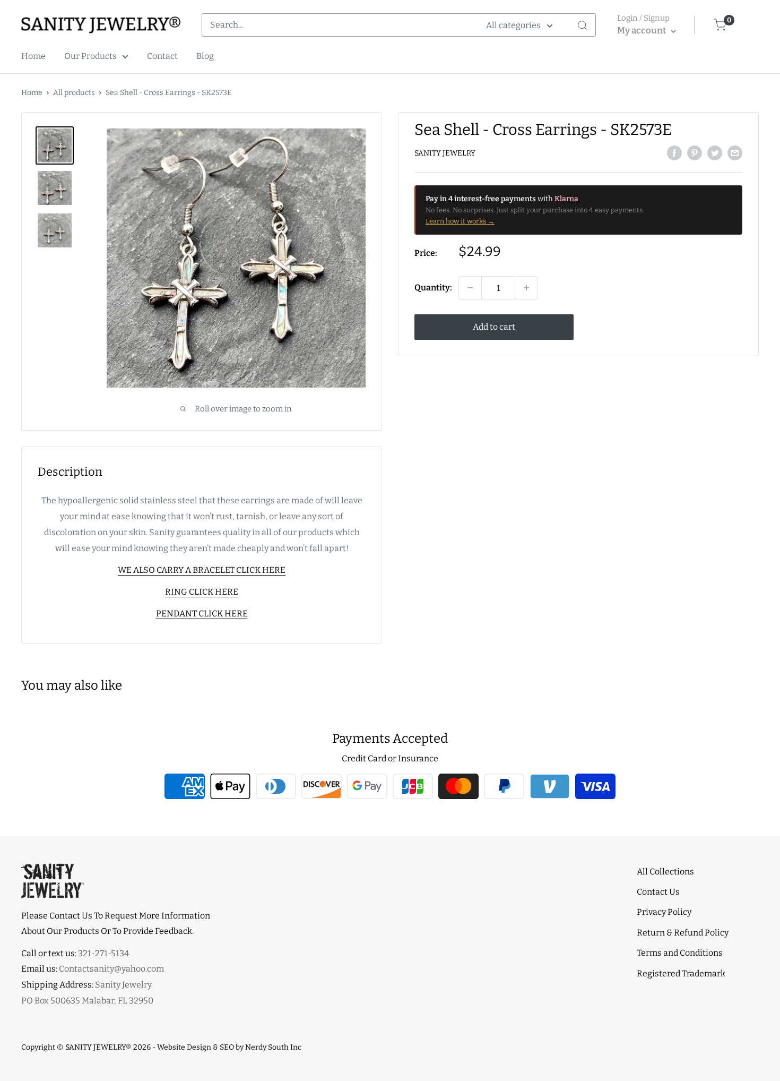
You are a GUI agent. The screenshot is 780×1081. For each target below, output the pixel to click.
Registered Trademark (681, 973)
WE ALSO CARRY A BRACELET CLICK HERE (201, 570)
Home (33, 56)
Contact (162, 56)
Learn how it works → (460, 221)
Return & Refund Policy (683, 933)
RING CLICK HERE (201, 592)
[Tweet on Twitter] (714, 152)
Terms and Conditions (680, 953)
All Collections (665, 871)
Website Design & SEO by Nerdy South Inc (229, 1047)
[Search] (582, 25)
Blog (205, 56)
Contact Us (658, 892)
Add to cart (494, 327)
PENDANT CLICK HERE (202, 613)
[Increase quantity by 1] (526, 288)
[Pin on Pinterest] (694, 152)
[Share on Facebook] (674, 152)
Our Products (90, 56)
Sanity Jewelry (444, 153)
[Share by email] (734, 152)
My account (642, 30)
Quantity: (433, 287)
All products (74, 92)
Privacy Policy (664, 912)
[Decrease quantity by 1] (470, 288)
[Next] (368, 257)
